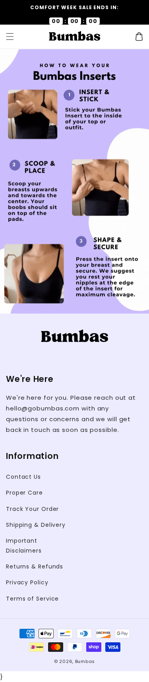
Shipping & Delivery (36, 525)
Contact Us (23, 477)
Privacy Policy (27, 582)
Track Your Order (32, 509)
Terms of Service (32, 599)
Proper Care (24, 493)
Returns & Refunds (34, 566)
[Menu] (10, 36)
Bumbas (85, 661)
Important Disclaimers (24, 546)
